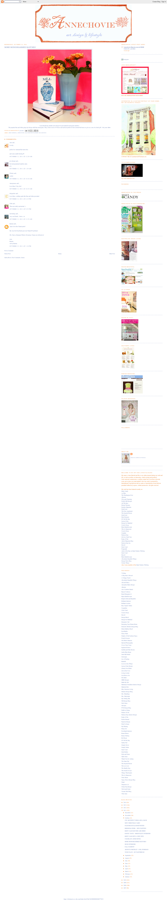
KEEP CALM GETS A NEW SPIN (134, 836)
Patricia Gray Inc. (126, 543)
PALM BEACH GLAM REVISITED (134, 825)
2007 (125, 888)
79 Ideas (123, 573)
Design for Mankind (126, 523)
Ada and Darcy (125, 582)
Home (59, 254)
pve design (12, 161)
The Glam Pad (125, 761)
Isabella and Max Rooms (128, 650)
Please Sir (124, 729)
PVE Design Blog (126, 708)
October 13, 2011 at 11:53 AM (21, 219)
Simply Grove (125, 745)
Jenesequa (124, 657)
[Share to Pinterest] (37, 131)
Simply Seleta (125, 747)
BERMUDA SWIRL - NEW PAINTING (135, 828)
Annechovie (21, 132)
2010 (125, 880)
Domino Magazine (126, 507)
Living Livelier (125, 673)
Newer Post (7, 254)
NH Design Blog (125, 701)
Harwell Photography (127, 643)
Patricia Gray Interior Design (129, 715)
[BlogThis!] (31, 131)
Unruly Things (125, 563)
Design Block (125, 617)
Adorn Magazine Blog (127, 541)
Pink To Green (125, 724)
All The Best (124, 503)
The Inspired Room (126, 513)
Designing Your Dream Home (129, 624)
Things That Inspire (126, 773)
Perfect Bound (125, 719)
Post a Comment (8, 250)
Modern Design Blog (127, 691)
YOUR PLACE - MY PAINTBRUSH (134, 852)
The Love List (125, 766)
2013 (125, 805)
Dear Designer (125, 517)
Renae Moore (125, 733)
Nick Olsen (124, 703)
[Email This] (29, 131)
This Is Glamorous (126, 529)
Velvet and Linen (125, 789)
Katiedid (123, 661)
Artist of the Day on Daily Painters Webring (133, 551)
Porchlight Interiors (126, 731)
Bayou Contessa (125, 592)
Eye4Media (124, 631)
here (109, 127)
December (128, 812)
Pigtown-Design (125, 722)
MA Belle (124, 677)
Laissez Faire (124, 521)
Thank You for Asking (127, 759)
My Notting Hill (125, 698)
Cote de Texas (125, 525)
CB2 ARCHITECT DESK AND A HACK (136, 820)
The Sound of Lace (126, 770)
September (128, 855)
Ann (11, 142)
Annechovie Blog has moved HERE (134, 47)
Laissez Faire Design (127, 666)
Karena (11, 224)
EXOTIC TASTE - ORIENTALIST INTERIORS (138, 833)
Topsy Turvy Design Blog (128, 780)
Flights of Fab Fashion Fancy (129, 636)
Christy (12, 173)
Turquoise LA (125, 784)
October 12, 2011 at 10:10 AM (21, 179)
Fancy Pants (124, 633)
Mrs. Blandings (125, 694)
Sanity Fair (124, 742)
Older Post (112, 254)
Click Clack (124, 610)
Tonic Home (124, 777)
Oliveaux (123, 705)
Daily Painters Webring (142, 565)
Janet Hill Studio (125, 654)
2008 (125, 885)
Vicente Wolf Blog (126, 791)
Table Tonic (124, 756)
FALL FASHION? (129, 847)
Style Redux (124, 752)
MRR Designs (125, 680)
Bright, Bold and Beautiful (128, 599)
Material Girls (125, 687)
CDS (11, 203)
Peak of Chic (124, 539)
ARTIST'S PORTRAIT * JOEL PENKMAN (136, 849)
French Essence (125, 638)
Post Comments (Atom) (18, 257)
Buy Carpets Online (126, 605)
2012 (125, 807)
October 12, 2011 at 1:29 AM (20, 168)
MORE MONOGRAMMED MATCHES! (135, 841)
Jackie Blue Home (126, 652)
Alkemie (123, 497)
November (128, 815)
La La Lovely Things (127, 664)
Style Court (124, 547)
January (127, 877)
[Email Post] (26, 130)
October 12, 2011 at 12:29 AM (21, 156)
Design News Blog (126, 561)
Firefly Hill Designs (126, 501)
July (126, 861)
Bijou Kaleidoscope (126, 527)
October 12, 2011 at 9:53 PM (20, 209)
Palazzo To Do (125, 712)
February (127, 874)
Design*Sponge (125, 505)
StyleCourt (124, 509)
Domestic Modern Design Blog (129, 626)
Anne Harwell (13, 132)
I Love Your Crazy (126, 645)
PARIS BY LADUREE (129, 49)
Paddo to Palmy (125, 710)
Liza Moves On (125, 675)
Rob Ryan (124, 738)
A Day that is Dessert (127, 575)
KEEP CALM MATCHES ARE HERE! (135, 831)
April (126, 868)
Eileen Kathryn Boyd (127, 629)
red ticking (12, 213)
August (127, 858)
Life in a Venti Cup (126, 537)
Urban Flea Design (126, 787)
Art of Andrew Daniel (127, 589)
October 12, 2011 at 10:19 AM (21, 189)
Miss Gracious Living (127, 689)
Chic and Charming (126, 499)
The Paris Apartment (126, 511)
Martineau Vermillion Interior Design (131, 684)
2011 (125, 810)
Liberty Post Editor (126, 668)
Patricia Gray (124, 535)
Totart (123, 782)
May (126, 866)
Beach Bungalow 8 (126, 594)
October (127, 818)
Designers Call (125, 622)
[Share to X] (33, 131)
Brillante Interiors (126, 601)
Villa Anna (124, 794)
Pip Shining (124, 726)
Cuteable (123, 533)
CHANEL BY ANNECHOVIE (133, 839)
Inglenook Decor (125, 647)
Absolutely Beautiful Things (129, 559)
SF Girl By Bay (125, 519)
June (126, 863)
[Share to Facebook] (35, 131)
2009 (125, 882)
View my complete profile (138, 457)
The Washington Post (127, 495)
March (127, 871)
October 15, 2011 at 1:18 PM (20, 246)
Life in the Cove (125, 671)
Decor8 (123, 545)
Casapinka (124, 608)
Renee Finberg (125, 736)
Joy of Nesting (125, 659)
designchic (12, 193)
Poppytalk (124, 549)
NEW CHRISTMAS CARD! (132, 823)
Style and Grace (125, 754)
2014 (125, 802)
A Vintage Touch (125, 578)
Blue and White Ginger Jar (33, 132)
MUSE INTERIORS (130, 844)
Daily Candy (124, 491)
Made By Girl (125, 682)
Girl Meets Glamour (126, 640)
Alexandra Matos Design (128, 585)
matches (43, 132)
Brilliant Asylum (125, 603)
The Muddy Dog (125, 768)
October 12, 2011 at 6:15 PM (20, 199)
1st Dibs (123, 493)
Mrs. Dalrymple (125, 696)
